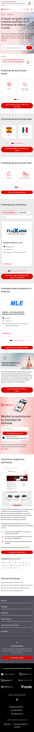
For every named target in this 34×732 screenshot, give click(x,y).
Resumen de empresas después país (11, 590)
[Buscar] (22, 10)
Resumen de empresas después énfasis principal (15, 588)
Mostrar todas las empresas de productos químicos (17, 276)
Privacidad (17, 727)
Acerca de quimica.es (17, 713)
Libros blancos (6, 619)
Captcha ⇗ (24, 440)
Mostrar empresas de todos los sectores (17, 106)
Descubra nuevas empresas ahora (17, 390)
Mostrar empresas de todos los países (17, 149)
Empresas (4, 606)
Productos (4, 613)
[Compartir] (25, 10)
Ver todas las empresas (17, 192)
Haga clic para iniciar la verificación (17, 438)
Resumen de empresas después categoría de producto (17, 585)
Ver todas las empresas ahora (17, 348)
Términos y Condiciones (20, 724)
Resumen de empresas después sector (12, 582)
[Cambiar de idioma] (28, 10)
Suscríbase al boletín (15, 433)
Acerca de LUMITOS (16, 710)
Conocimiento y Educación (10, 625)
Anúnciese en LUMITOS (16, 707)
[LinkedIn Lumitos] (17, 700)
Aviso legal (7, 724)
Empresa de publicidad (17, 552)
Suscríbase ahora (17, 658)
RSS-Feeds (4, 631)
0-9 (3, 563)
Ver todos (5, 449)
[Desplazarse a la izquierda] (28, 212)
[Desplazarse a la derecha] (30, 212)
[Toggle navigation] (32, 10)
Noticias (4, 600)
